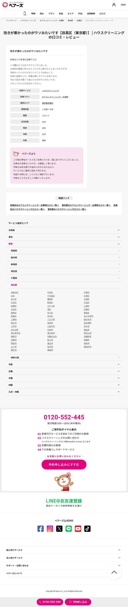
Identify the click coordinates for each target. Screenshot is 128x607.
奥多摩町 (87, 323)
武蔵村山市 (52, 336)
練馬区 (14, 313)
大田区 (86, 299)
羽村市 (50, 346)
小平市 (14, 326)
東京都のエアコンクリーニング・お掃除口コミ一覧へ (86, 205)
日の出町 (14, 329)
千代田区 (51, 296)
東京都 (70, 20)
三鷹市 (14, 319)
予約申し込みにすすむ (64, 464)
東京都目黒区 (47, 103)
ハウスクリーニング (28, 20)
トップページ (11, 20)
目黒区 (79, 20)
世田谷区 (14, 292)
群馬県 (14, 264)
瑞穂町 (86, 340)
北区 (13, 296)
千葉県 (14, 277)
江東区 (86, 306)
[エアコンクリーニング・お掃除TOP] (24, 13)
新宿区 (50, 302)
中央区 (50, 292)
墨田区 (50, 299)
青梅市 (50, 350)
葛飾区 (86, 313)
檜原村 (14, 336)
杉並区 (86, 302)
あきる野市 (88, 316)
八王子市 (51, 319)
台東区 (86, 296)
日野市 (50, 329)
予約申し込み (80, 601)
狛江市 (50, 340)
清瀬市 (14, 340)
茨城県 (14, 250)
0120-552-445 (52, 601)
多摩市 (50, 323)
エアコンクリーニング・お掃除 (52, 20)
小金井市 (51, 326)
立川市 (14, 346)
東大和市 (51, 333)
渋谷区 (14, 309)
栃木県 (14, 257)
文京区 (14, 302)
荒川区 (50, 313)
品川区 (14, 299)
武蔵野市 (87, 336)
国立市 (14, 323)
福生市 (50, 343)
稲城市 (86, 343)
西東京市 (87, 346)
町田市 (14, 343)
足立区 (50, 316)
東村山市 (87, 333)
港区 (49, 309)
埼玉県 (14, 271)
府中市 (86, 326)
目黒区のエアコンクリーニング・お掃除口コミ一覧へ (34, 205)
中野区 (86, 292)
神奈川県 (15, 357)
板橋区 (14, 306)
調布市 (14, 350)
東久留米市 (15, 333)
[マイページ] (114, 4)
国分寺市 (87, 319)
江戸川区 (51, 306)
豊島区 (14, 316)
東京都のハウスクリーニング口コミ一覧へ (67, 209)
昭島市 (86, 329)
